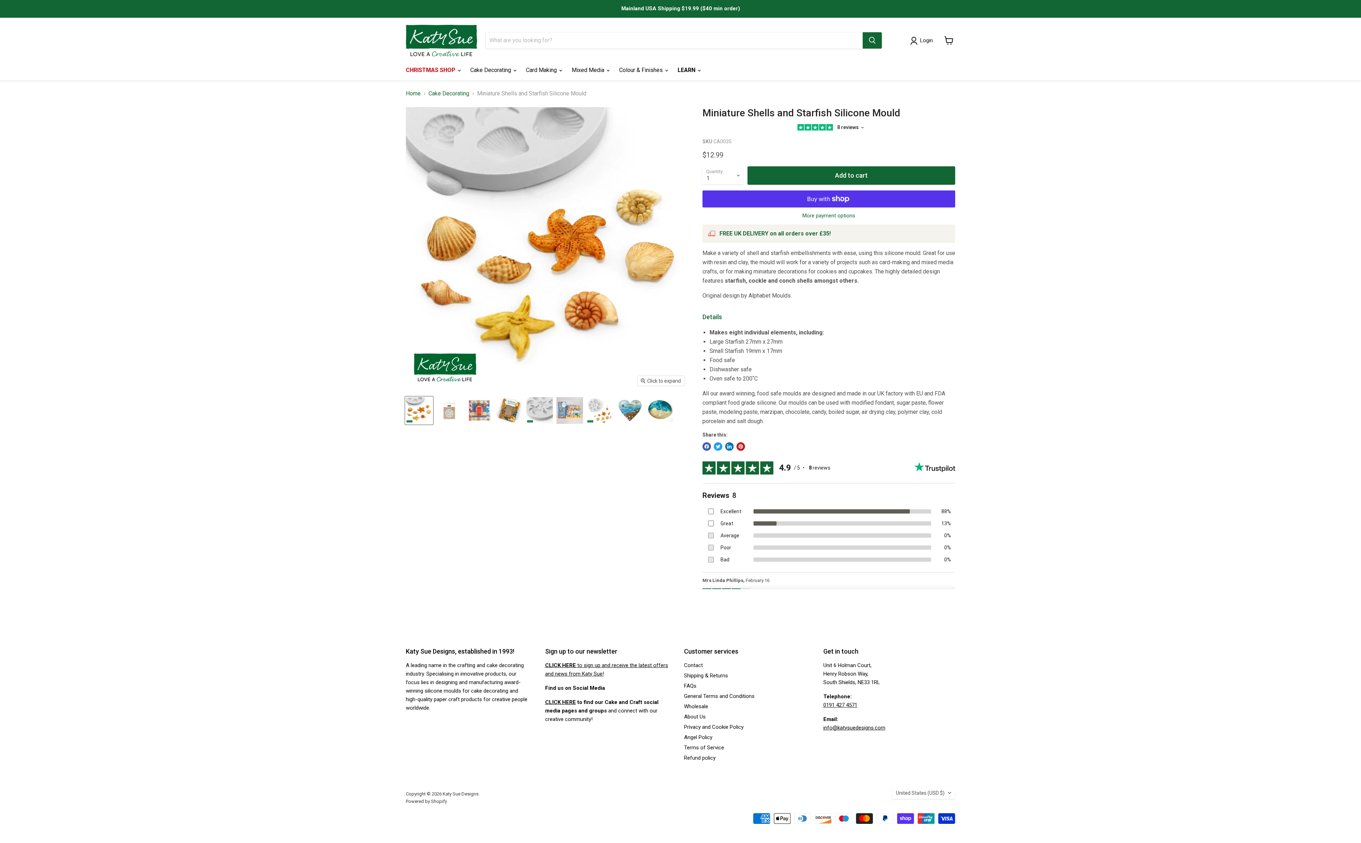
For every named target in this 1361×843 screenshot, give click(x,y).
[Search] (872, 40)
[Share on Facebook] (706, 446)
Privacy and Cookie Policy (714, 727)
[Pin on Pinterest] (740, 446)
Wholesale (696, 706)
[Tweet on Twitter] (718, 446)
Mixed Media (589, 70)
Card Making (542, 70)
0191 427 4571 (840, 705)
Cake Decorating (491, 70)
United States (920, 793)
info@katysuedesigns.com (854, 728)
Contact (693, 665)
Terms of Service (704, 747)
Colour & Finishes (641, 70)
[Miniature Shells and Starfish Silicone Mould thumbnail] (419, 410)
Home (413, 93)
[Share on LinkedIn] (729, 446)
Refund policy (700, 758)
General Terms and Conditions (719, 696)
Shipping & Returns (706, 675)
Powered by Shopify (426, 801)
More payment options (828, 216)
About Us (695, 717)
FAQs (690, 686)
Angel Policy (698, 737)
